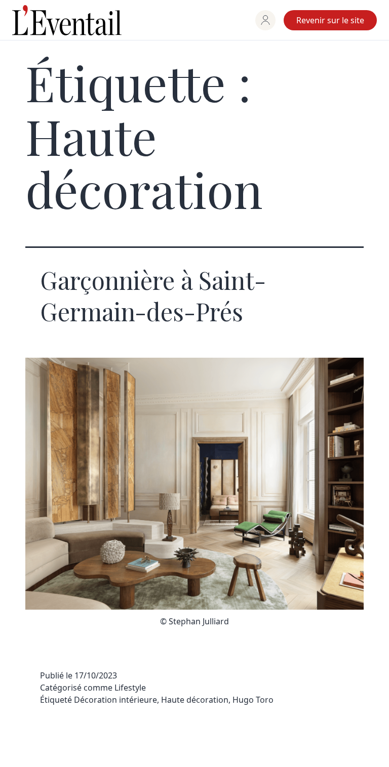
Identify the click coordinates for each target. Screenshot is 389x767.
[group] (265, 20)
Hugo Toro (253, 699)
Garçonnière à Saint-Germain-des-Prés (153, 295)
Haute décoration (194, 699)
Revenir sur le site (330, 20)
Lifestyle (130, 687)
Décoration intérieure (115, 699)
